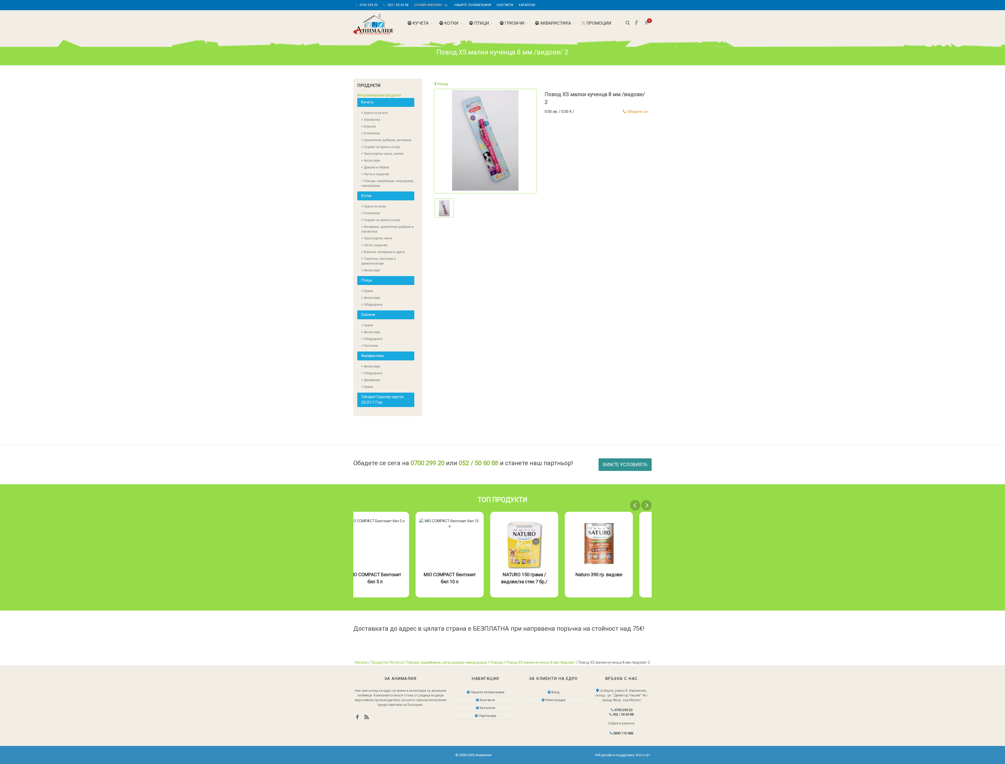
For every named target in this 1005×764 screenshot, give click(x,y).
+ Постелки (369, 346)
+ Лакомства (370, 120)
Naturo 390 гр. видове (617, 574)
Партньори (487, 716)
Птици (481, 23)
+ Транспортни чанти (376, 238)
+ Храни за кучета (374, 113)
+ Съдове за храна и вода (380, 147)
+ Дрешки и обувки (375, 167)
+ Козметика (370, 133)
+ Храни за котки (373, 206)
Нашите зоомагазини (472, 5)
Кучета (420, 23)
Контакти (505, 5)
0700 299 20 (368, 5)
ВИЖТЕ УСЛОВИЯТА (625, 464)
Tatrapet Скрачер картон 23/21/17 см (382, 399)
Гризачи (514, 23)
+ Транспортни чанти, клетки (382, 154)
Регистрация (555, 700)
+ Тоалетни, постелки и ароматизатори (378, 261)
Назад (442, 84)
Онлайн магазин (429, 5)
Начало (361, 662)
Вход (555, 692)
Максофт (643, 755)
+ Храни (367, 291)
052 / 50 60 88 (398, 5)
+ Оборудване (371, 304)
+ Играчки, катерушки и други (383, 252)
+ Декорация (370, 380)
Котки (451, 23)
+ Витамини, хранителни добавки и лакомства (387, 229)
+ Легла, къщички (374, 245)
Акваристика (555, 23)
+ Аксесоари (370, 160)
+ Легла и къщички (375, 174)
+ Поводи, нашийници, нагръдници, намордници (387, 183)
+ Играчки (368, 126)
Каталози (527, 5)
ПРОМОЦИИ (598, 23)
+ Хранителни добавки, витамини (386, 140)
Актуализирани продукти (379, 95)
